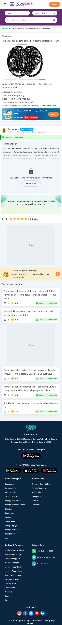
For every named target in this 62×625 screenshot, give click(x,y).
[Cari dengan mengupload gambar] (54, 20)
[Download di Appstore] (31, 470)
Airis (6, 538)
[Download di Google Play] (31, 456)
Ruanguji (8, 509)
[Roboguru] (21, 4)
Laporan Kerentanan (13, 567)
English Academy (39, 488)
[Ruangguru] (31, 428)
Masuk (54, 4)
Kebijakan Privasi (12, 579)
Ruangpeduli (10, 533)
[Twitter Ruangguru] (31, 613)
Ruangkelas (10, 517)
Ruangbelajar (10, 521)
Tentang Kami (10, 583)
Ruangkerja (36, 496)
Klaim (53, 114)
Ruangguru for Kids (13, 500)
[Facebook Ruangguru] (25, 613)
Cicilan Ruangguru (12, 558)
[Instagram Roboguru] (19, 613)
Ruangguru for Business (15, 504)
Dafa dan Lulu (10, 492)
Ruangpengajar (11, 525)
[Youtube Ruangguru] (36, 613)
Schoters (36, 500)
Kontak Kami (10, 587)
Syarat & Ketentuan (13, 575)
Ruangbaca (9, 513)
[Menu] (5, 4)
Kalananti (35, 504)
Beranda (5, 28)
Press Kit (8, 591)
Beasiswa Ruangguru (13, 554)
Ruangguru (9, 484)
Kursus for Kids (11, 496)
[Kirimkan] (8, 20)
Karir (7, 600)
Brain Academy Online (41, 484)
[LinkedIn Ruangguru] (42, 613)
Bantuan (8, 596)
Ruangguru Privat (12, 529)
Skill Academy (38, 492)
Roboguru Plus (11, 488)
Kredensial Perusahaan (14, 550)
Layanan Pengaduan (13, 571)
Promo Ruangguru (12, 562)
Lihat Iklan (31, 183)
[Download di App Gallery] (49, 470)
